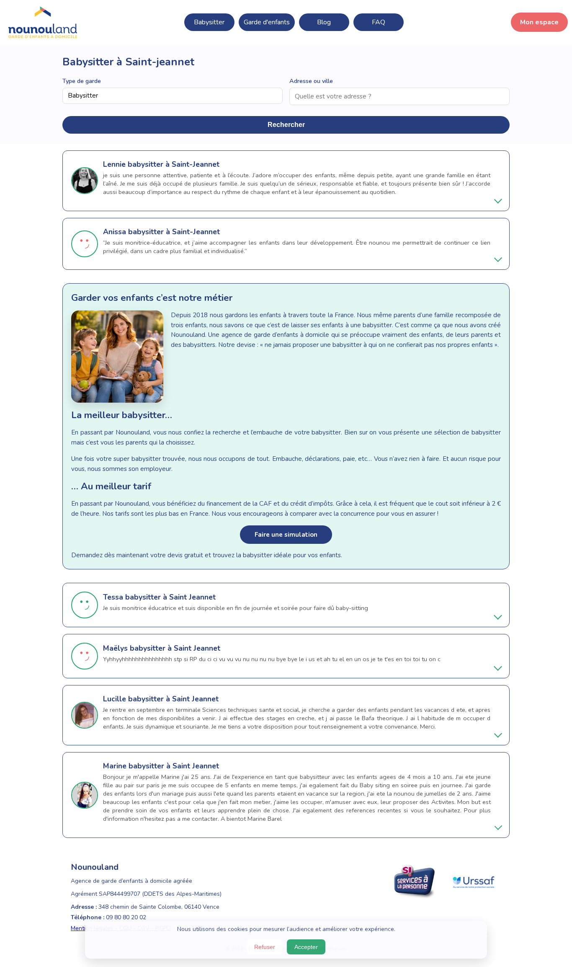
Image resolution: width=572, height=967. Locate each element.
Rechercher (286, 124)
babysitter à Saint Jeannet (170, 597)
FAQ (378, 22)
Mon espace (539, 22)
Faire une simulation (286, 534)
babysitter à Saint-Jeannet (173, 164)
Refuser (264, 947)
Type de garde (81, 81)
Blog (324, 22)
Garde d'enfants (267, 22)
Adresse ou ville (311, 81)
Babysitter (209, 22)
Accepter (306, 947)
